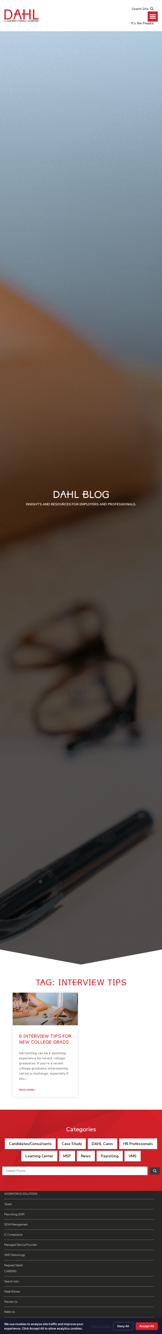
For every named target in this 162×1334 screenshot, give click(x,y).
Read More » (27, 1089)
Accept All (146, 1326)
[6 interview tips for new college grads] (45, 1009)
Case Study (72, 1143)
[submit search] (155, 1170)
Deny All (123, 1326)
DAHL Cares (102, 1143)
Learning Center (39, 1156)
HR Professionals (138, 1143)
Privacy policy (101, 1326)
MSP (67, 1156)
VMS (132, 1156)
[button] (153, 16)
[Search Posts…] (75, 1170)
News (86, 1156)
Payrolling (110, 1156)
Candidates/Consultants (30, 1143)
